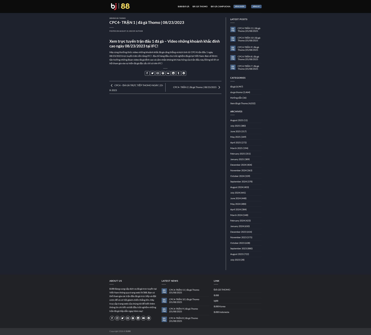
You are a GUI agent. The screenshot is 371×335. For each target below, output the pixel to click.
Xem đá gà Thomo (117, 18)
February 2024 (237, 220)
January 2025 (237, 159)
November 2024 (238, 170)
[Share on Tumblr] (178, 73)
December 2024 (238, 164)
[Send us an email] (127, 318)
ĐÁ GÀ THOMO (222, 289)
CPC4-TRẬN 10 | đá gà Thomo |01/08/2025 (249, 39)
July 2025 (235, 125)
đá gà (232, 86)
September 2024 (238, 181)
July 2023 (235, 259)
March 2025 (236, 148)
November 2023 (238, 237)
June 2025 (235, 131)
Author (139, 31)
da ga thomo (236, 92)
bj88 (216, 300)
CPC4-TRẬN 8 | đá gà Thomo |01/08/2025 (248, 58)
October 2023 (237, 242)
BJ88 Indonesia (221, 312)
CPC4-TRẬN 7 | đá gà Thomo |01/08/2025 (248, 67)
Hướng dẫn (236, 97)
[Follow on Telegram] (148, 318)
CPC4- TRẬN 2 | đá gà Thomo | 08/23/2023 (195, 87)
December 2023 (238, 231)
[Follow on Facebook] (112, 318)
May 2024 (235, 203)
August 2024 (236, 187)
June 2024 (235, 198)
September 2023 (238, 248)
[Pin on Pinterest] (162, 73)
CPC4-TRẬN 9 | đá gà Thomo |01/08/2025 (248, 48)
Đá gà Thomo (200, 6)
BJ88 (216, 295)
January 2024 (237, 226)
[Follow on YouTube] (143, 318)
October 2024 (237, 176)
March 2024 (236, 215)
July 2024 (235, 192)
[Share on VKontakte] (168, 73)
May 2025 (235, 136)
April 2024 (235, 209)
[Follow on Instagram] (117, 318)
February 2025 (237, 153)
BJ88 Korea (219, 306)
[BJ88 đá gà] (120, 6)
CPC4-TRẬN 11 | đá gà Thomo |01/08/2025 (249, 29)
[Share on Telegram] (183, 73)
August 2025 (236, 120)
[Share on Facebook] (147, 73)
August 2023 (236, 254)
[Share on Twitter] (152, 73)
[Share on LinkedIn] (173, 73)
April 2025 (235, 142)
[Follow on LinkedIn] (138, 318)
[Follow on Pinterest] (133, 318)
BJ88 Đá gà (183, 6)
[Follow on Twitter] (122, 318)
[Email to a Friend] (157, 73)
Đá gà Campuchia (220, 6)
